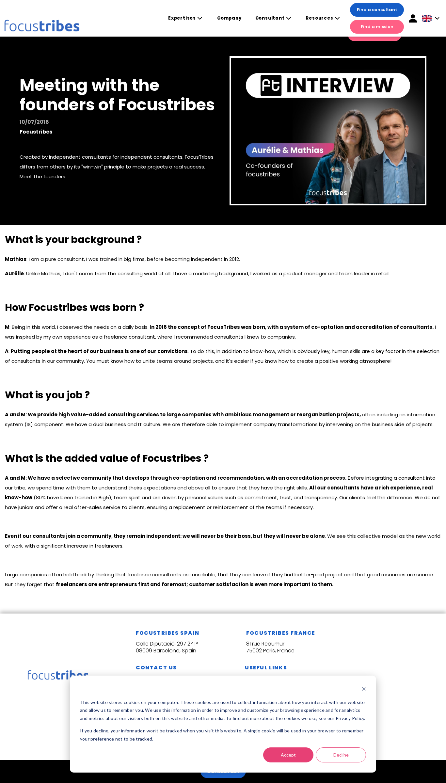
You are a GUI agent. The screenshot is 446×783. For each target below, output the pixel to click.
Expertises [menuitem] (182, 18)
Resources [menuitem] (319, 18)
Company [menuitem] (229, 18)
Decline (341, 755)
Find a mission (377, 27)
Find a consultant (377, 10)
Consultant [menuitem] (270, 18)
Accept (288, 755)
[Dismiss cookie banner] (363, 690)
